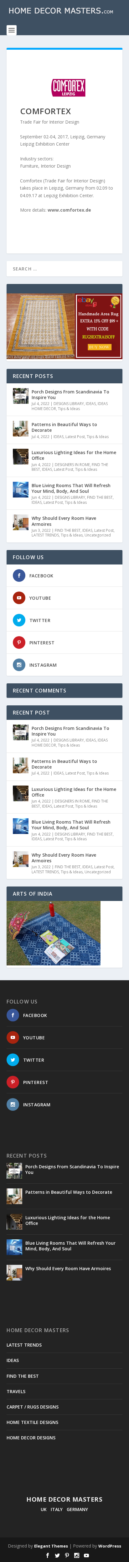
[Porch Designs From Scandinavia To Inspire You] (20, 396)
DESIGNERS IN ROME (72, 464)
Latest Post (75, 436)
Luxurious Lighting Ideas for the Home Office (74, 455)
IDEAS (91, 403)
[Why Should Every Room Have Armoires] (20, 522)
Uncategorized (98, 535)
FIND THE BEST (100, 497)
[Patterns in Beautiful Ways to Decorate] (20, 428)
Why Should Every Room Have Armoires (64, 521)
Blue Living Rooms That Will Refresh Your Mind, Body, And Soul (71, 488)
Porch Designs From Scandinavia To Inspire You (70, 394)
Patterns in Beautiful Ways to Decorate (64, 427)
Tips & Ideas (69, 408)
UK (44, 1509)
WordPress (109, 1546)
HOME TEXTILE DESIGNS (32, 1422)
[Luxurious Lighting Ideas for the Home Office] (20, 456)
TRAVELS (16, 1391)
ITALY (57, 1509)
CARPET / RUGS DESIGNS (33, 1407)
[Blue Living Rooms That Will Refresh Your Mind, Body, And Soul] (20, 490)
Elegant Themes (51, 1546)
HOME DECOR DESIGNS (31, 1438)
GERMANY (77, 1509)
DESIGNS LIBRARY (69, 403)
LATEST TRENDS (45, 535)
